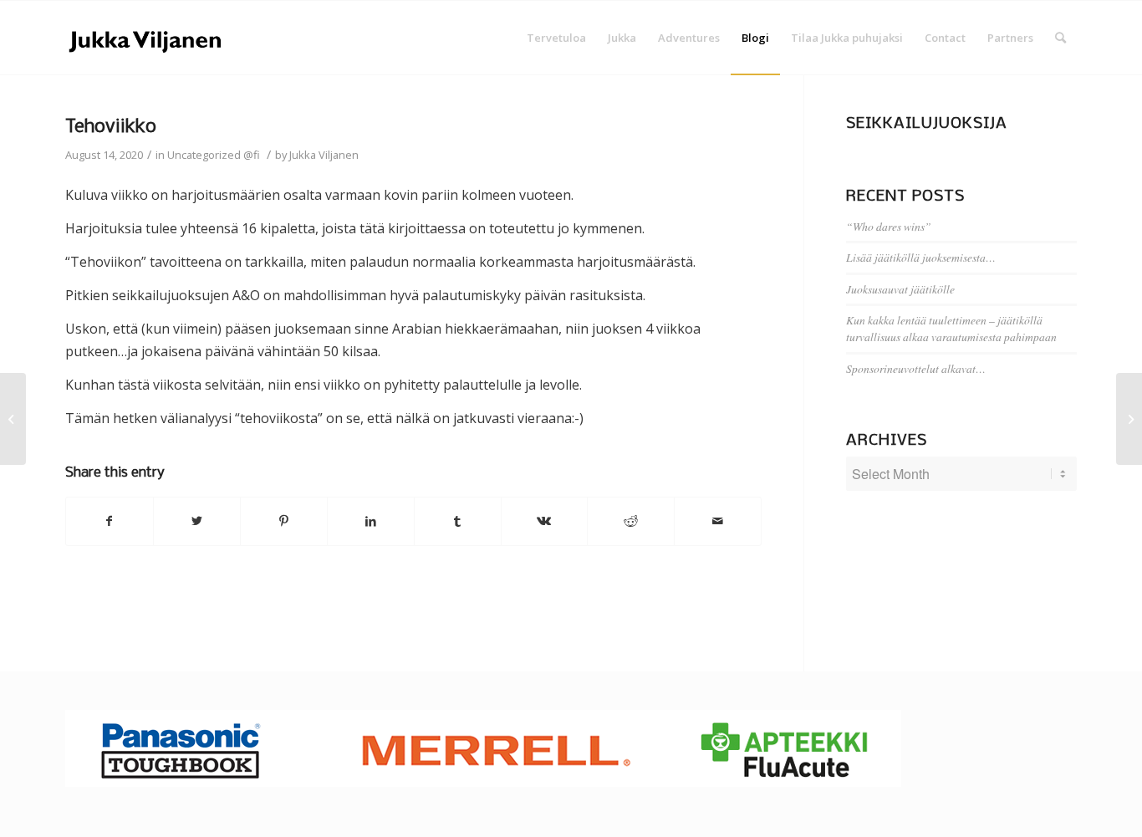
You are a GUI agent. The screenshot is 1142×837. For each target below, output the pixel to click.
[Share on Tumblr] (458, 521)
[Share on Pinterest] (284, 521)
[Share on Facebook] (109, 521)
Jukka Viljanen (324, 154)
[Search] (1060, 37)
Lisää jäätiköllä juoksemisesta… (921, 257)
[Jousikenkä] (13, 419)
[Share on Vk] (545, 521)
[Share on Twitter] (197, 521)
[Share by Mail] (718, 521)
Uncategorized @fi (213, 154)
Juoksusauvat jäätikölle (900, 289)
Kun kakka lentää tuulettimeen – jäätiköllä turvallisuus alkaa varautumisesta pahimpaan (951, 328)
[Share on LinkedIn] (371, 521)
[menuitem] (556, 37)
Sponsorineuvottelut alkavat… (916, 368)
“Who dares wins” (888, 226)
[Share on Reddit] (631, 521)
